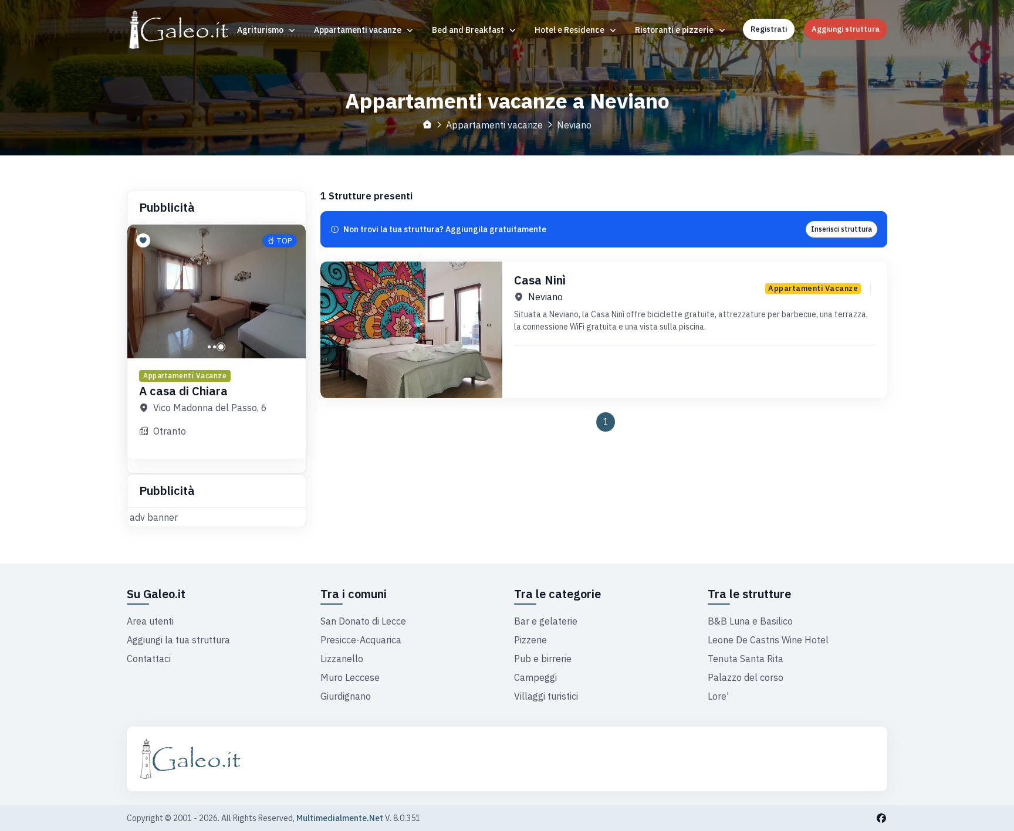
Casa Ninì (540, 280)
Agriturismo (261, 30)
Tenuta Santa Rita (745, 658)
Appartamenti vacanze (358, 30)
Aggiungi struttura (846, 29)
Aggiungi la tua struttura (178, 640)
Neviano (545, 297)
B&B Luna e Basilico (750, 621)
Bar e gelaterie (545, 621)
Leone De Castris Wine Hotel (768, 640)
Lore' (718, 696)
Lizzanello (341, 658)
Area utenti (150, 621)
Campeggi (535, 677)
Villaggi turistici (546, 696)
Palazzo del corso (745, 677)
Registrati (769, 29)
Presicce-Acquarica (360, 640)
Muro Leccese (350, 677)
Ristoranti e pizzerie (675, 30)
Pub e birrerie (543, 658)
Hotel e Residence (570, 30)
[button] (209, 346)
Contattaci (149, 658)
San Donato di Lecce (363, 621)
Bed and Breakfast (469, 30)
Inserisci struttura (841, 229)
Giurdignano (345, 696)
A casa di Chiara (183, 391)
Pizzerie (530, 640)
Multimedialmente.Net (339, 818)
